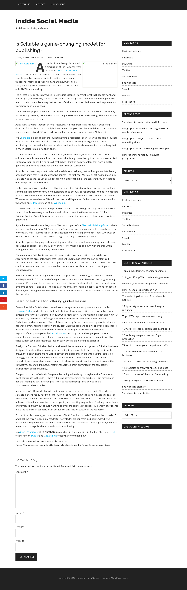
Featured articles (131, 51)
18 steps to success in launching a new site (145, 361)
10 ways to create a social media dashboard (146, 328)
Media (43, 441)
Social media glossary (134, 386)
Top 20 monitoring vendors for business (144, 270)
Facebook (127, 57)
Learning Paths (23, 311)
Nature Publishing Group (95, 225)
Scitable (25, 137)
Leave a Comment (55, 57)
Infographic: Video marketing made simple (145, 148)
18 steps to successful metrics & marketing (145, 374)
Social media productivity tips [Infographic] (145, 122)
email (112, 432)
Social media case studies (136, 393)
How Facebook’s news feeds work (140, 289)
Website (19, 540)
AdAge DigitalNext (28, 432)
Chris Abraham (32, 441)
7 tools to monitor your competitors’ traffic (145, 345)
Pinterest (127, 63)
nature (30, 445)
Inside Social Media (46, 21)
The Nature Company (87, 445)
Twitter (35, 435)
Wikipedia (59, 202)
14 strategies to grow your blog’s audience (145, 367)
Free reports (128, 101)
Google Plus (50, 435)
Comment (21, 471)
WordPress (116, 578)
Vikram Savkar (104, 445)
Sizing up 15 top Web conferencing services (145, 277)
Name (19, 512)
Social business (130, 76)
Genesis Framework (101, 578)
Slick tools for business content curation (143, 322)
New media (52, 441)
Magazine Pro (83, 578)
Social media (64, 441)
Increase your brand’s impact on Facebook (145, 283)
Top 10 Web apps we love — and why (142, 316)
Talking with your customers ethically (142, 380)
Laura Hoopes (58, 333)
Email (19, 526)
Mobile (126, 95)
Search (126, 89)
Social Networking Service (65, 445)
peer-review (39, 445)
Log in (125, 578)
